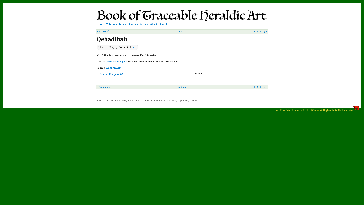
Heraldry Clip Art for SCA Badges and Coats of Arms (151, 100)
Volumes (111, 24)
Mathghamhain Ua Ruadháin (336, 110)
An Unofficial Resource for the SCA (296, 110)
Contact (193, 100)
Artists (144, 24)
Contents (124, 47)
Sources (133, 24)
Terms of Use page (117, 61)
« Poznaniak (103, 31)
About (153, 24)
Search (163, 24)
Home (100, 24)
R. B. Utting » (260, 31)
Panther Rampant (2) (111, 74)
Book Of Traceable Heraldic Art (111, 100)
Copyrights (183, 100)
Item (134, 47)
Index (122, 24)
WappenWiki (114, 67)
